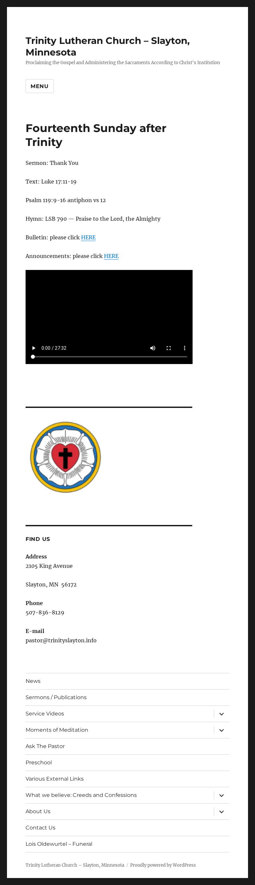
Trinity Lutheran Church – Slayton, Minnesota (75, 865)
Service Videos (45, 713)
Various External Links (55, 779)
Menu (40, 86)
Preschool (39, 762)
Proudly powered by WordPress (163, 865)
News (33, 681)
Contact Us (40, 827)
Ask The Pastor (45, 746)
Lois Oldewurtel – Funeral (59, 844)
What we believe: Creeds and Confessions (81, 795)
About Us (38, 811)
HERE (88, 237)
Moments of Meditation (57, 730)
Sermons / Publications (56, 697)
